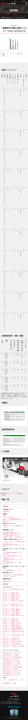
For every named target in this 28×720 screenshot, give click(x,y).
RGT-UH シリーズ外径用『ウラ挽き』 (12, 596)
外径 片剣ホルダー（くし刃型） (10, 654)
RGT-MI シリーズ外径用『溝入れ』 (11, 597)
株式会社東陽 (14, 3)
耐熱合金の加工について (19, 519)
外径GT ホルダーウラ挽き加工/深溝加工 (12, 657)
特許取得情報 (6, 511)
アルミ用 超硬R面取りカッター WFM (12, 570)
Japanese (23, 0)
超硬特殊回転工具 (7, 581)
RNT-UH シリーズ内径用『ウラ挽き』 (12, 623)
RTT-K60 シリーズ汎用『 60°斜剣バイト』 (13, 609)
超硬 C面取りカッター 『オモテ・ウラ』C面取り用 (12, 15)
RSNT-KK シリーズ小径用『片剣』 (11, 639)
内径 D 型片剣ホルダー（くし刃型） (11, 663)
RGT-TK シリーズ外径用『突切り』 (11, 599)
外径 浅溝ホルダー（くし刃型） (10, 659)
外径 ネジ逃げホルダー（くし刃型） (11, 652)
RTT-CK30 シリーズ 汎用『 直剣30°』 (12, 613)
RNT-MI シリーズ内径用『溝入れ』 (11, 625)
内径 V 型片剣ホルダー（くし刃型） (11, 662)
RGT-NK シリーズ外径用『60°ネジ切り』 (13, 604)
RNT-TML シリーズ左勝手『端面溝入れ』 (13, 628)
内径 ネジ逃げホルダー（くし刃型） (11, 660)
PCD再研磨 (5, 683)
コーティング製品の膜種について (11, 518)
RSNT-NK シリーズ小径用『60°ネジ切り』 (13, 644)
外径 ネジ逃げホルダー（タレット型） (12, 670)
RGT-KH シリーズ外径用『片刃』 (11, 592)
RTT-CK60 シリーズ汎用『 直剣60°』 (12, 612)
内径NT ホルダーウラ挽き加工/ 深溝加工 (12, 667)
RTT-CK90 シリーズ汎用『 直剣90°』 (12, 610)
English (15, 0)
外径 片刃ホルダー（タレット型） (11, 672)
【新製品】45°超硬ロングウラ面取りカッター (14, 536)
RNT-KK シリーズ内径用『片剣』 (11, 620)
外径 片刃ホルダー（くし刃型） (10, 655)
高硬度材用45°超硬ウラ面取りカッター (12, 533)
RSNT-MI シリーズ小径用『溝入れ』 (11, 643)
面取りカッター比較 (8, 519)
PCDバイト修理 (12, 683)
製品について (6, 516)
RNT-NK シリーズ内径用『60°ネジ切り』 (13, 630)
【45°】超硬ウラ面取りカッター (10, 535)
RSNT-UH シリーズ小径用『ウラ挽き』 (12, 641)
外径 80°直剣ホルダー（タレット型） (12, 673)
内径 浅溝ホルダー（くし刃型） (10, 668)
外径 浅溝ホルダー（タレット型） (11, 675)
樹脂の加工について (8, 521)
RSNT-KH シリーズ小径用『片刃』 (11, 638)
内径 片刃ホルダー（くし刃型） (10, 665)
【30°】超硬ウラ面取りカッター (10, 532)
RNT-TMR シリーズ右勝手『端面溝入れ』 (13, 626)
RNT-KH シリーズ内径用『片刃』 (11, 618)
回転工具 (14, 14)
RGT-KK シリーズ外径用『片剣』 (11, 594)
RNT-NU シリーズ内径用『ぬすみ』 (11, 622)
